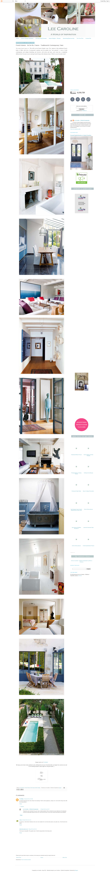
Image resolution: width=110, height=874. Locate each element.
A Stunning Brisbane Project (88, 545)
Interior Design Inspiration (27, 38)
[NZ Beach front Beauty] (88, 466)
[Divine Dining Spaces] (88, 503)
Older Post (65, 857)
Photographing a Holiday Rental (76, 473)
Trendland (46, 762)
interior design (37, 787)
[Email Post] (64, 787)
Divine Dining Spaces (88, 509)
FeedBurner (84, 110)
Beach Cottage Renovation (88, 491)
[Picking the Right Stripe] (76, 485)
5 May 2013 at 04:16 (32, 829)
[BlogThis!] (18, 789)
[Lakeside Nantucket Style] (88, 521)
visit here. (80, 575)
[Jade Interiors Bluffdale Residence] (76, 521)
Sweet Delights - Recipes (55, 38)
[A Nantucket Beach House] (76, 448)
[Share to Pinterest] (23, 789)
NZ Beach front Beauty (88, 472)
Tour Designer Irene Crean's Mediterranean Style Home (76, 510)
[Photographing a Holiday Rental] (76, 466)
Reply (20, 803)
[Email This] (17, 789)
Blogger (76, 870)
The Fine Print (80, 38)
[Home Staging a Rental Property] (88, 448)
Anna (20, 820)
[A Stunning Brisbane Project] (88, 539)
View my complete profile (75, 129)
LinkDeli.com (72, 552)
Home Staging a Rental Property (88, 455)
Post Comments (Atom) (26, 859)
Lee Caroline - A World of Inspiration (30, 809)
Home (17, 38)
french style (32, 787)
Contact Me (88, 38)
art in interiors (21, 787)
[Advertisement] (81, 64)
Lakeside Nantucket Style (88, 527)
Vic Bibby (21, 798)
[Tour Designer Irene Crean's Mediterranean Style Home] (76, 503)
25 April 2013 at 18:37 (45, 809)
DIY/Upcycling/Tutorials (41, 38)
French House (27, 787)
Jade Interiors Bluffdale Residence (76, 528)
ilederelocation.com (23, 829)
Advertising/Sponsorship (68, 38)
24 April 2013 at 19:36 (28, 798)
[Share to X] (20, 789)
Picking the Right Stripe (76, 491)
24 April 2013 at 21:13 (26, 820)
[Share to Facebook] (21, 789)
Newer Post (18, 857)
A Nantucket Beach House (76, 454)
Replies (22, 806)
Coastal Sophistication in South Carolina (80, 135)
